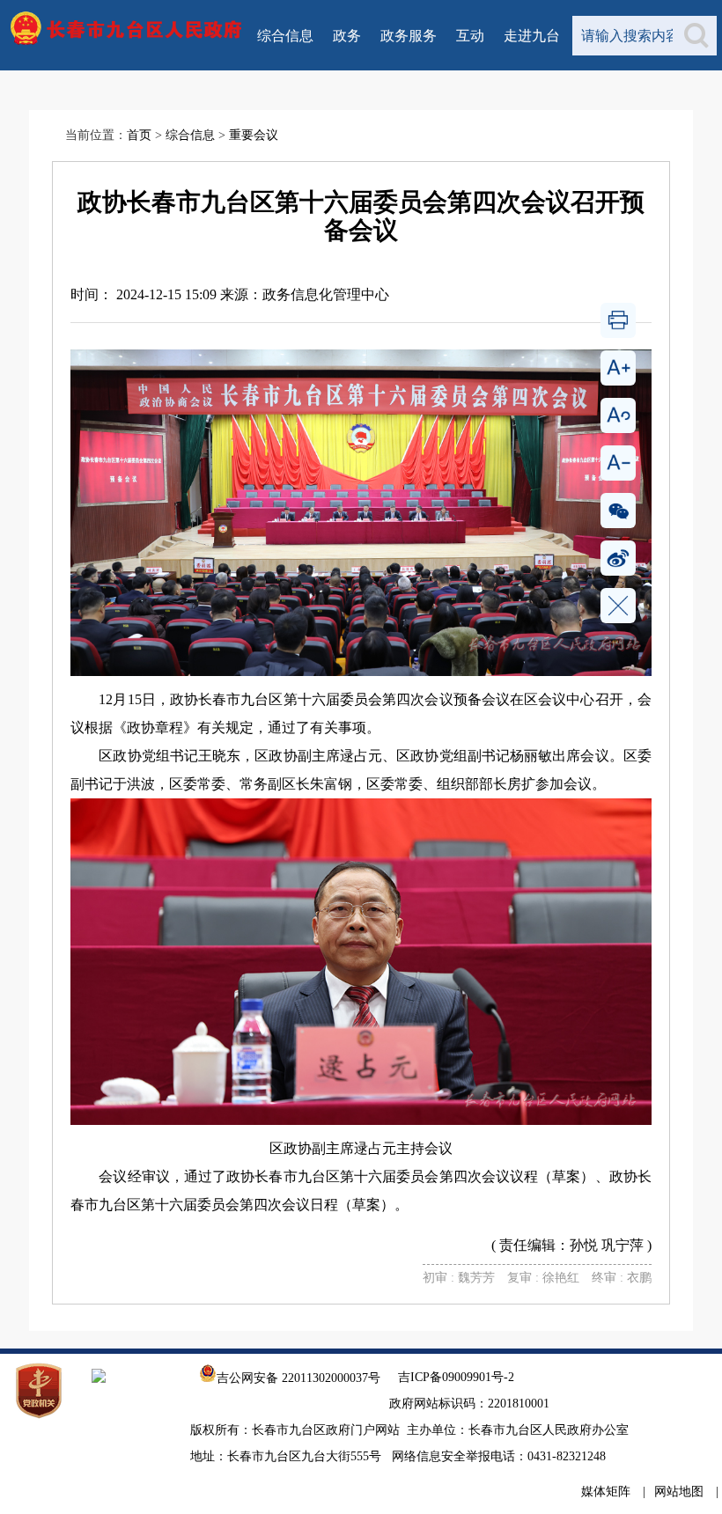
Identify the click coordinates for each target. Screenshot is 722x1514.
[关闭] (618, 605)
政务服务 (408, 35)
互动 (470, 35)
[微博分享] (618, 558)
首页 (139, 135)
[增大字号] (618, 368)
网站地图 (679, 1491)
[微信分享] (618, 510)
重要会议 (253, 135)
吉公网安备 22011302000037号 (298, 1378)
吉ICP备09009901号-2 (456, 1377)
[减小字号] (618, 463)
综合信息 (285, 35)
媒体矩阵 (605, 1491)
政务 (347, 35)
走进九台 (532, 35)
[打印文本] (618, 320)
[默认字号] (618, 415)
